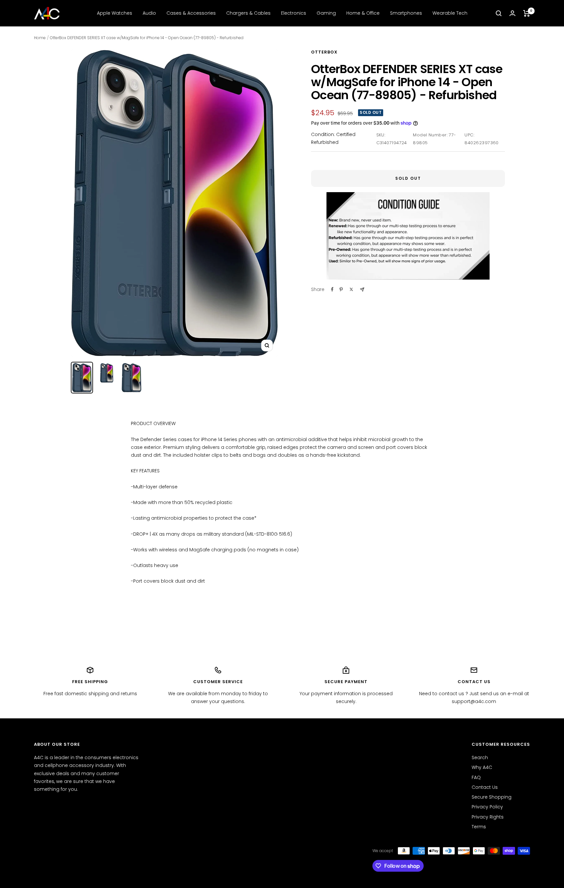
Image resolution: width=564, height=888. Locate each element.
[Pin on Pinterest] (341, 289)
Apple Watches (114, 13)
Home (40, 37)
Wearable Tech (449, 13)
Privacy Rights (488, 817)
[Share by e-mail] (362, 289)
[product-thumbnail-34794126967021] (82, 377)
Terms (479, 826)
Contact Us (485, 787)
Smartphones (406, 13)
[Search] (499, 13)
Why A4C (482, 767)
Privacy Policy (487, 807)
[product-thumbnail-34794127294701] (131, 377)
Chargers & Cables (248, 13)
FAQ (476, 777)
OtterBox (324, 52)
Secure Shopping (491, 797)
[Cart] (526, 13)
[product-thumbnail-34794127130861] (107, 373)
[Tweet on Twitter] (351, 289)
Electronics (293, 13)
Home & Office (363, 13)
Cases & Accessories (191, 13)
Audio (149, 13)
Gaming (326, 13)
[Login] (512, 13)
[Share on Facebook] (332, 289)
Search (480, 757)
